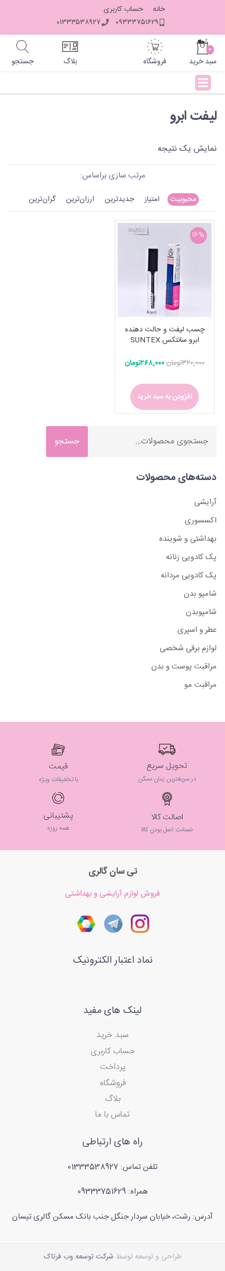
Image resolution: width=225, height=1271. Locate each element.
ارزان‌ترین (80, 199)
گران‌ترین (42, 199)
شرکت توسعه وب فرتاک (79, 1257)
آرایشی (205, 502)
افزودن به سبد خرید (164, 397)
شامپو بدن (200, 593)
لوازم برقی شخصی (188, 648)
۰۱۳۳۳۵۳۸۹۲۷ (78, 22)
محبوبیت (183, 199)
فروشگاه (113, 1083)
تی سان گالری (112, 871)
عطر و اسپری (197, 630)
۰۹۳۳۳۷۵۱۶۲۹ (137, 22)
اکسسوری (201, 520)
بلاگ (112, 1099)
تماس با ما (112, 1115)
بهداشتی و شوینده (188, 538)
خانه (159, 10)
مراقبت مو (200, 685)
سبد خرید (112, 1035)
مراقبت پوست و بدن (184, 666)
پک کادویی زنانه (191, 557)
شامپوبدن (201, 612)
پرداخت (113, 1067)
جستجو (67, 441)
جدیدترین (119, 199)
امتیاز (152, 199)
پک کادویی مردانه (189, 575)
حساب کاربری (123, 10)
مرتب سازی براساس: (112, 175)
